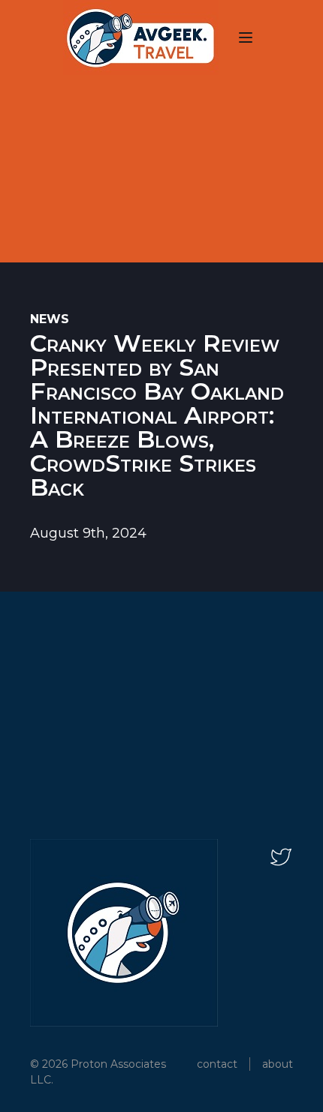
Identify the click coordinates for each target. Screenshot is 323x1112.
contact (217, 1064)
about (277, 1064)
